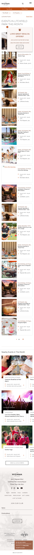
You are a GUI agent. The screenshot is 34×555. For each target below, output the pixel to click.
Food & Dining (8, 372)
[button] (17, 463)
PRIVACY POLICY (18, 539)
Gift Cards (25, 495)
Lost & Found (17, 498)
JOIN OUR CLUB (17, 503)
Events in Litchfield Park (14, 23)
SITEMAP (25, 539)
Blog (8, 492)
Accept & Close (20, 547)
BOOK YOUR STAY (17, 552)
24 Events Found (6, 16)
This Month (9, 9)
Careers (25, 492)
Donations (8, 495)
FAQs (19, 492)
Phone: (17, 482)
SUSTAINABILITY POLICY (12, 541)
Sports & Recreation (10, 442)
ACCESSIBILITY (10, 539)
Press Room (17, 495)
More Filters (25, 9)
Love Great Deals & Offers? (19, 35)
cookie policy (26, 545)
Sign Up (20, 47)
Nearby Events (13, 352)
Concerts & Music (9, 407)
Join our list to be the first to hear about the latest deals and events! (20, 41)
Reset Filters (29, 16)
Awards (13, 492)
